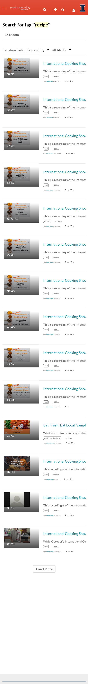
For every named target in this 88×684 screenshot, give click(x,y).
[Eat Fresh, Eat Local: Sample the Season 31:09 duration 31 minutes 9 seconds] (17, 427)
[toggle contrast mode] (62, 10)
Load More (44, 569)
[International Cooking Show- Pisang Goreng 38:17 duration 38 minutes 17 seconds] (17, 499)
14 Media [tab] (12, 34)
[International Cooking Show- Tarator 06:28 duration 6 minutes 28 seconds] (17, 535)
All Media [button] (59, 50)
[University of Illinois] (82, 8)
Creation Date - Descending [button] (23, 50)
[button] (5, 8)
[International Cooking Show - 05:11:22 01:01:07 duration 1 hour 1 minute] (17, 210)
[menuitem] (44, 10)
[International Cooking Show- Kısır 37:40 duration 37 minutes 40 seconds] (17, 463)
